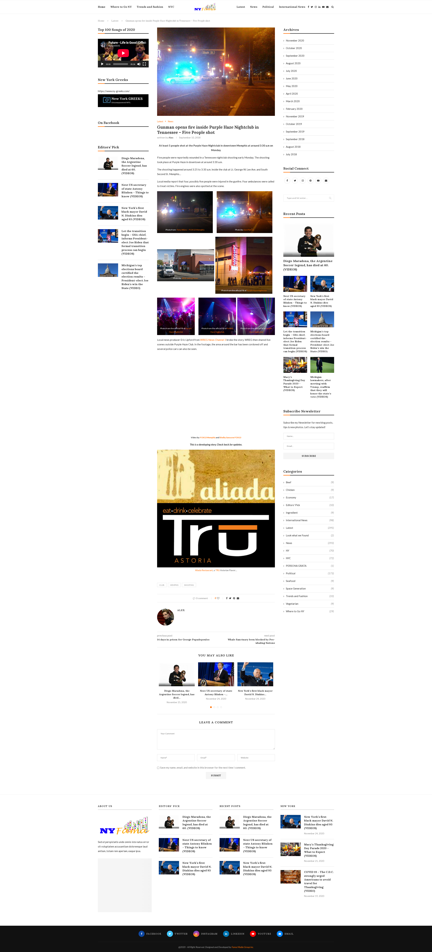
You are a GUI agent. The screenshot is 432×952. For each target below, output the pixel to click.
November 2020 (295, 40)
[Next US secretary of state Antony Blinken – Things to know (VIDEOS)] (216, 674)
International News (292, 6)
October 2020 (294, 48)
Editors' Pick (310, 505)
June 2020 (292, 78)
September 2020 (295, 55)
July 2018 (291, 154)
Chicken (310, 489)
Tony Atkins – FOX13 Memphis (191, 229)
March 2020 (293, 101)
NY (310, 550)
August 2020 (293, 63)
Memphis (174, 585)
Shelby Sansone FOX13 (230, 437)
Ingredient (310, 512)
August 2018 (293, 146)
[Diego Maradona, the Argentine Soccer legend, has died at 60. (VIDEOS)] (177, 674)
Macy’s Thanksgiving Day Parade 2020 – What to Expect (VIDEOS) (294, 384)
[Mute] (139, 64)
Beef (310, 482)
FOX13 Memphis (207, 437)
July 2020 (291, 70)
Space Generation (310, 588)
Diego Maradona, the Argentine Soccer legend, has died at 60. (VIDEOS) (307, 265)
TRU (217, 570)
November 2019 (295, 116)
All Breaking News (190, 278)
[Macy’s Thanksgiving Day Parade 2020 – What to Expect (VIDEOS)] (295, 365)
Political (268, 6)
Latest (241, 6)
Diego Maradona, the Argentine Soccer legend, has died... (176, 694)
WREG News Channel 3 (213, 339)
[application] (123, 53)
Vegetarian (310, 603)
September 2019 (295, 131)
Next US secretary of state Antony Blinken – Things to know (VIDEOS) (295, 301)
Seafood (310, 580)
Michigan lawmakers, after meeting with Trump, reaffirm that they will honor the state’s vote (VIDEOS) (320, 387)
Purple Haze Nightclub (257, 290)
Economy (310, 497)
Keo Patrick (249, 229)
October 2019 (294, 123)
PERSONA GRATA (310, 565)
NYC (171, 6)
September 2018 (295, 139)
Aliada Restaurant (204, 570)
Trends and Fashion (150, 6)
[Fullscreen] (144, 64)
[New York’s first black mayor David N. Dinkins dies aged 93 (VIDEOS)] (255, 674)
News (253, 6)
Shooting (189, 585)
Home (101, 6)
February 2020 (294, 108)
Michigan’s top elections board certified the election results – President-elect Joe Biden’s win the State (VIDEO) (322, 341)
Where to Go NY (121, 6)
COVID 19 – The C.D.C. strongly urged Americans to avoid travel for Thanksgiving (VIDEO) (319, 881)
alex (171, 137)
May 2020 (292, 86)
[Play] (102, 64)
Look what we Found (310, 535)
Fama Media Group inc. (243, 947)
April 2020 (292, 93)
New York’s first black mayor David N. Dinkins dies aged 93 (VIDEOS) (321, 301)
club (161, 585)
